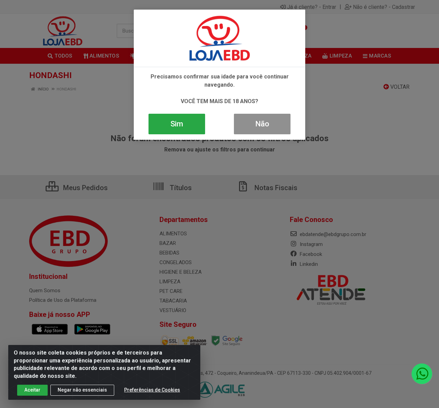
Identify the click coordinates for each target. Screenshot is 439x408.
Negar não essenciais (82, 390)
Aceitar (32, 390)
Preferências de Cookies (152, 390)
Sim (176, 124)
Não (262, 124)
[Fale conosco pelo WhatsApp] (422, 373)
